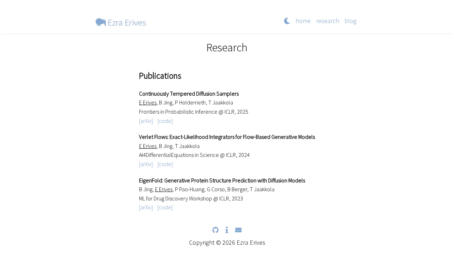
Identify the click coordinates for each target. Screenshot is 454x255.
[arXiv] (146, 120)
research (327, 21)
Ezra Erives (126, 22)
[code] (165, 120)
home (303, 21)
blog (350, 21)
